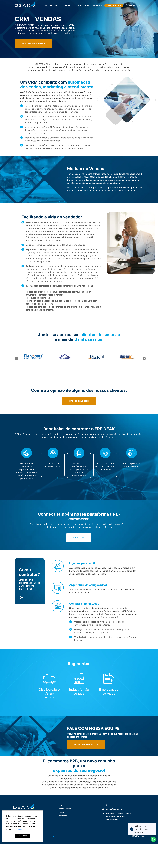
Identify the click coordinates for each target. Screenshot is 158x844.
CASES (79, 5)
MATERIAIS (97, 5)
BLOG (87, 5)
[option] (33, 357)
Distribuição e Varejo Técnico (49, 693)
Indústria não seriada (79, 691)
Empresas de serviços (109, 691)
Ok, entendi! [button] (22, 835)
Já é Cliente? (131, 5)
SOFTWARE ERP (50, 5)
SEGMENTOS (67, 5)
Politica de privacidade (53, 836)
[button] (16, 358)
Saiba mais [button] (17, 829)
